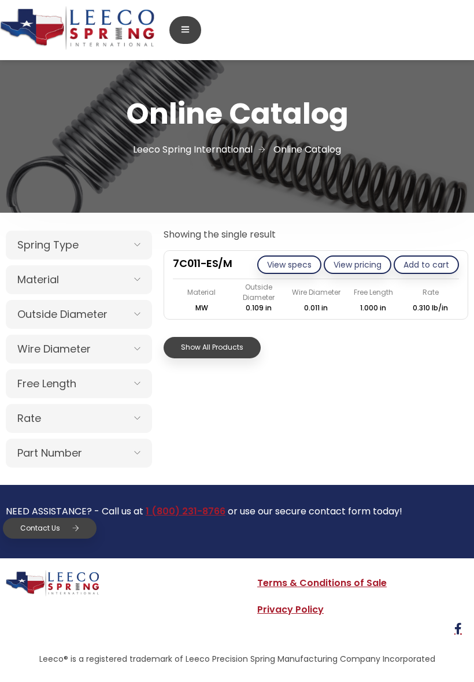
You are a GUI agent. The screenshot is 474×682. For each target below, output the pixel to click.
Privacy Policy (290, 609)
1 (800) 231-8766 (185, 511)
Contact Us (40, 528)
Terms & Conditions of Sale (322, 583)
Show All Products (212, 347)
